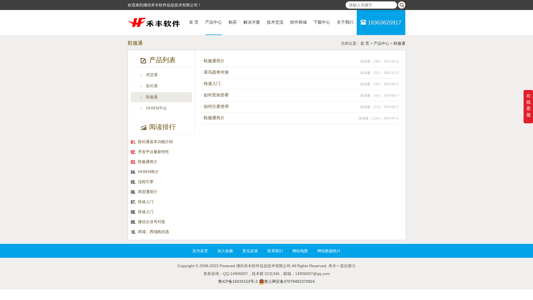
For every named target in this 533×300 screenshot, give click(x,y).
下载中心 (321, 22)
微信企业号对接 (151, 222)
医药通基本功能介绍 (155, 142)
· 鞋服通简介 (213, 61)
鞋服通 (399, 43)
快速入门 (146, 202)
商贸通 (152, 75)
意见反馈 (250, 251)
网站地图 (300, 251)
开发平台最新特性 (153, 152)
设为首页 (200, 251)
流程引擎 (146, 182)
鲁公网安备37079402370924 (289, 281)
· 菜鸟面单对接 (215, 72)
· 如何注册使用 (215, 106)
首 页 (193, 22)
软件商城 (298, 22)
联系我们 (275, 251)
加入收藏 (225, 251)
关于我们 (345, 22)
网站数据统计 (329, 251)
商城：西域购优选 (153, 232)
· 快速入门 (210, 83)
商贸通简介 (147, 192)
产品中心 (213, 22)
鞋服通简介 (147, 162)
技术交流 (275, 22)
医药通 (152, 86)
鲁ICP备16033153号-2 (238, 281)
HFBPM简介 (148, 172)
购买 (232, 22)
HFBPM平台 (156, 108)
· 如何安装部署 (215, 95)
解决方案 (251, 22)
